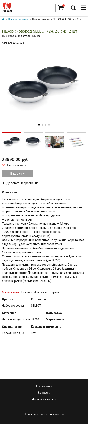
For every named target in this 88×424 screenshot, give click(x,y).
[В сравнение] (20, 183)
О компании (44, 386)
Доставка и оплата (44, 399)
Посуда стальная (18, 19)
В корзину (17, 173)
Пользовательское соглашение (44, 414)
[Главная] (3, 19)
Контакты (44, 392)
